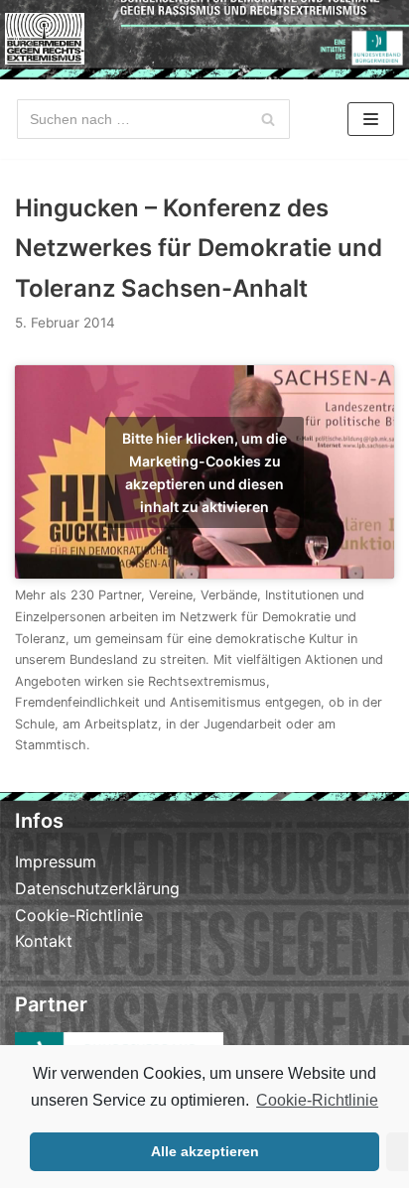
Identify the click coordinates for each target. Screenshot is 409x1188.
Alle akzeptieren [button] (205, 1151)
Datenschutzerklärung (97, 888)
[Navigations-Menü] (370, 119)
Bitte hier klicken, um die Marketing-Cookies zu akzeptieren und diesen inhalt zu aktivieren (204, 472)
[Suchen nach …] (153, 119)
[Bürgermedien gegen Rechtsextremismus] (44, 39)
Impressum (55, 861)
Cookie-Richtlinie (317, 1100)
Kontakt (43, 941)
